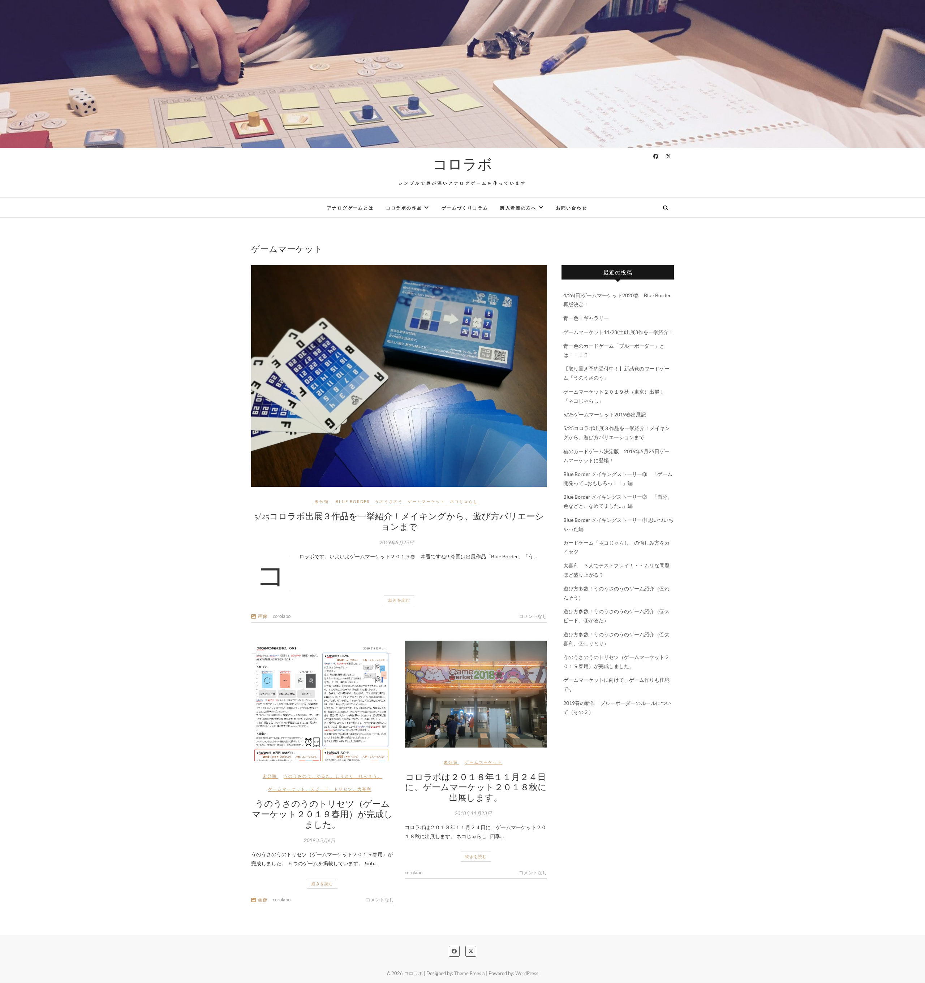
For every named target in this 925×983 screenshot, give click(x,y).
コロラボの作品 (404, 208)
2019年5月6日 (319, 840)
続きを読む (399, 600)
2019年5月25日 (396, 542)
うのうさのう (389, 501)
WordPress (526, 973)
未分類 (322, 501)
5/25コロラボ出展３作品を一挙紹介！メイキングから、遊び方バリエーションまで (399, 521)
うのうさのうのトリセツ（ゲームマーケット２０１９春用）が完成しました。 (322, 813)
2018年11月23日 (473, 813)
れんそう (368, 776)
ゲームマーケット (426, 501)
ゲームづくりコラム (465, 208)
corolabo (282, 616)
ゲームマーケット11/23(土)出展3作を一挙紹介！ (618, 332)
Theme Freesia (469, 973)
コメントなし (533, 616)
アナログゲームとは (350, 208)
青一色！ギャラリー (586, 318)
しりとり (344, 776)
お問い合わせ (571, 208)
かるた (324, 776)
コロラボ (462, 163)
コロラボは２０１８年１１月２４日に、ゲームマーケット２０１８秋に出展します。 (476, 787)
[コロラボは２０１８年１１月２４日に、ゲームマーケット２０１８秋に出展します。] (476, 694)
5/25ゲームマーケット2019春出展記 (604, 414)
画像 (262, 616)
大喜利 (364, 789)
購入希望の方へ (518, 208)
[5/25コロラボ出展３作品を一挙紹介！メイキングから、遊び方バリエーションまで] (399, 376)
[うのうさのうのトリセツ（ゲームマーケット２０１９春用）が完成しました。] (322, 701)
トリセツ (343, 789)
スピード (319, 789)
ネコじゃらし (464, 501)
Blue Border (353, 501)
